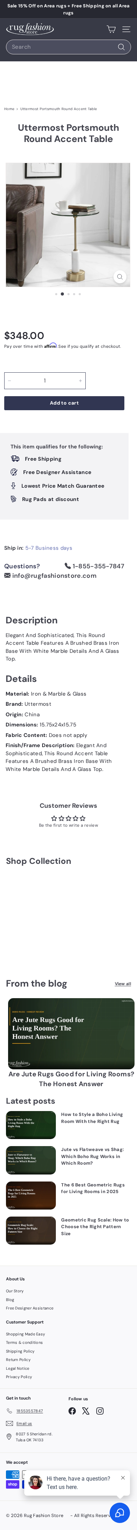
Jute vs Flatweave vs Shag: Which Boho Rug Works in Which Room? (92, 1156)
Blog (10, 1299)
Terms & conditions (24, 1342)
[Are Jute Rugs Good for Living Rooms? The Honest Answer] (71, 1033)
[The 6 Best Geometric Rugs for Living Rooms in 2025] (31, 1196)
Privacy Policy (19, 1376)
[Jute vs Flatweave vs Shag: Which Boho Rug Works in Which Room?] (31, 1160)
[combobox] (68, 47)
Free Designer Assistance (29, 1308)
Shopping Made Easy (25, 1334)
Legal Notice (18, 1368)
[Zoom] (119, 276)
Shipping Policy (20, 1351)
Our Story (15, 1290)
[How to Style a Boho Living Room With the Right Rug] (31, 1125)
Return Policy (18, 1359)
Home (9, 109)
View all (123, 984)
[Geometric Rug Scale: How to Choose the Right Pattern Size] (31, 1231)
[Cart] (111, 29)
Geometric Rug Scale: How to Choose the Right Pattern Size (95, 1227)
